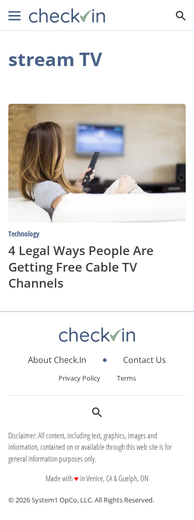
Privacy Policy (79, 378)
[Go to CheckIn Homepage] (67, 15)
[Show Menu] (14, 16)
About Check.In (57, 360)
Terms (126, 378)
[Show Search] (181, 16)
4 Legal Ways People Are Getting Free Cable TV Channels (81, 266)
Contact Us (144, 360)
